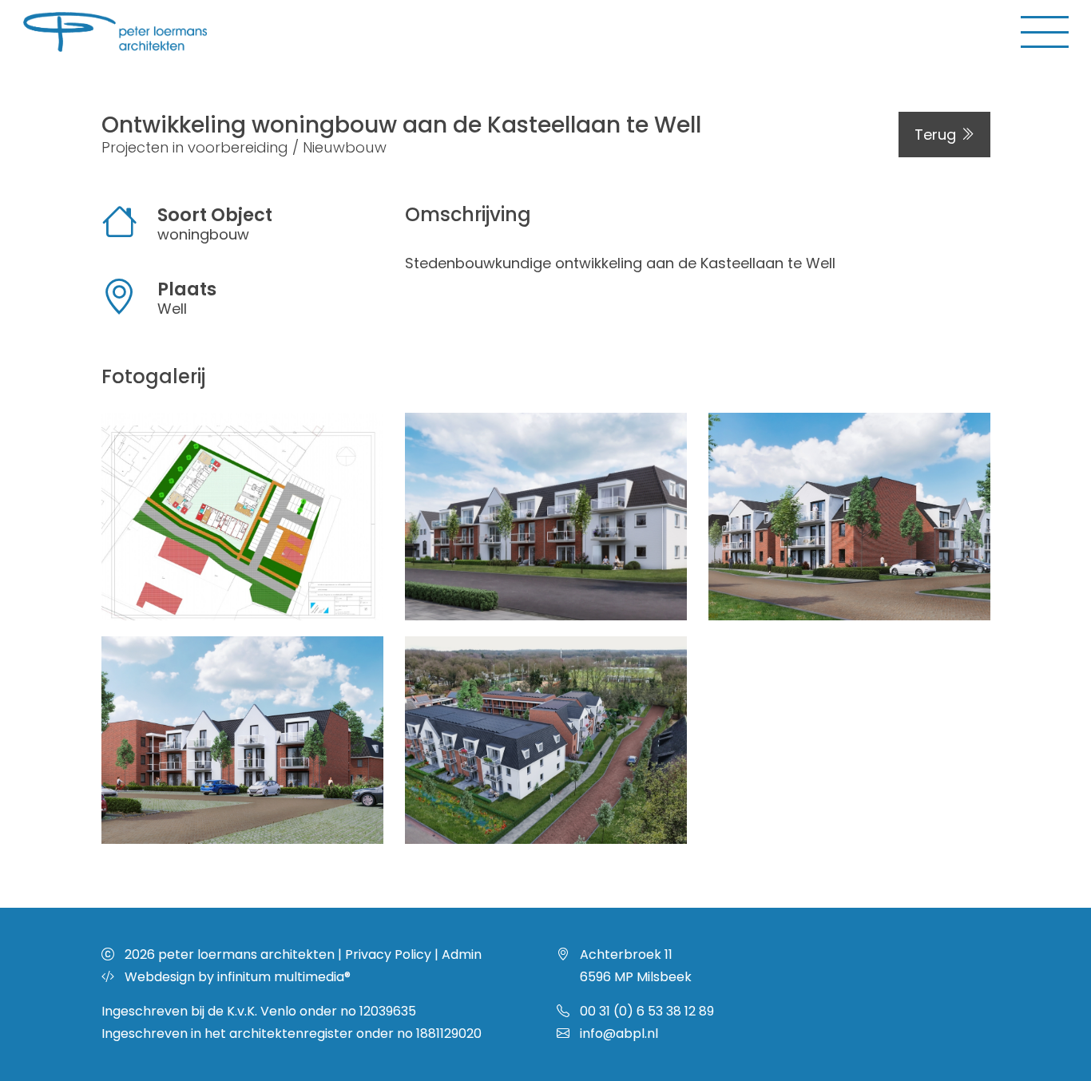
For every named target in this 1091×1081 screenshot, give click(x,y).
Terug (937, 135)
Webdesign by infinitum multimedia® (238, 977)
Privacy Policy (388, 954)
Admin (462, 954)
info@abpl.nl (619, 1033)
